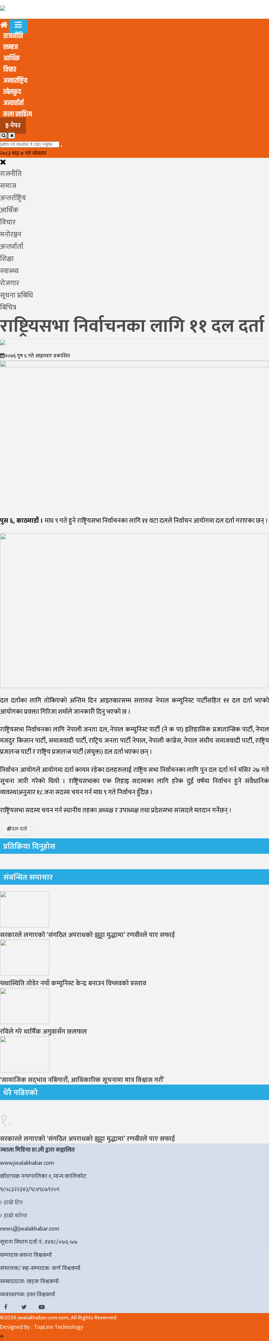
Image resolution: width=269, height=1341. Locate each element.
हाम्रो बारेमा (15, 1216)
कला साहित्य (17, 114)
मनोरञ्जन (10, 234)
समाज (10, 47)
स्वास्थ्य (9, 271)
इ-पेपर (13, 125)
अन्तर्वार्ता (13, 103)
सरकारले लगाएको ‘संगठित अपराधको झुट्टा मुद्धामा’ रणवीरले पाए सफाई (87, 935)
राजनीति (13, 36)
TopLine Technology (58, 1327)
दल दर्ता (19, 829)
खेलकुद (12, 92)
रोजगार (9, 283)
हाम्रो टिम (13, 1203)
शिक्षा (7, 259)
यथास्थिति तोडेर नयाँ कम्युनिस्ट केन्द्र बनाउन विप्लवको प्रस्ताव (73, 983)
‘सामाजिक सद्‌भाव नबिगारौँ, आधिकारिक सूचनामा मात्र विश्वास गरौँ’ (82, 1080)
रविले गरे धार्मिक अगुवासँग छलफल (43, 1031)
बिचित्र (8, 307)
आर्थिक (11, 58)
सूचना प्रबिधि (16, 295)
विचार (9, 69)
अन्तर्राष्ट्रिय (15, 80)
